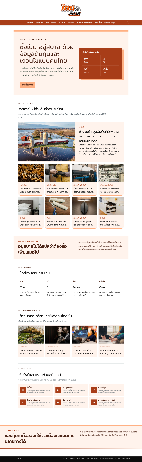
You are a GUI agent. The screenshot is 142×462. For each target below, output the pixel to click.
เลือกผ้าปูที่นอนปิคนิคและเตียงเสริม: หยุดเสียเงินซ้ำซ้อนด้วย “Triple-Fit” (31, 225)
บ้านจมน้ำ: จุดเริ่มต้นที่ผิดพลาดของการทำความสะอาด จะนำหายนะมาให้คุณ (99, 136)
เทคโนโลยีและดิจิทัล (66, 23)
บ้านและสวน (51, 23)
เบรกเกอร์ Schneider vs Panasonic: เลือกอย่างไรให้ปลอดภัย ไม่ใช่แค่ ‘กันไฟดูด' (110, 193)
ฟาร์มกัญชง (102, 387)
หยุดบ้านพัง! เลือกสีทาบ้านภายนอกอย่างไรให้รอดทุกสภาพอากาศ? (56, 225)
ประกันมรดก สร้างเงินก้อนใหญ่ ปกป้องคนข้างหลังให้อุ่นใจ (110, 353)
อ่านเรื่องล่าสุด (27, 85)
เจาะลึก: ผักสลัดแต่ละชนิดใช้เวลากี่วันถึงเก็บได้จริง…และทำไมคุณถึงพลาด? (31, 355)
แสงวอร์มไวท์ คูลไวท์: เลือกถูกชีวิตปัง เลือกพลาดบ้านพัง (82, 225)
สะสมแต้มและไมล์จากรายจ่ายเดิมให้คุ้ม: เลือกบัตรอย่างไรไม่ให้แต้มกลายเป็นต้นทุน (57, 193)
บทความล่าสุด (109, 23)
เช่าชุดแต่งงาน (68, 387)
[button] (127, 23)
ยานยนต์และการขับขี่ (84, 23)
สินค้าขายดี (67, 400)
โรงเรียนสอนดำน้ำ (34, 400)
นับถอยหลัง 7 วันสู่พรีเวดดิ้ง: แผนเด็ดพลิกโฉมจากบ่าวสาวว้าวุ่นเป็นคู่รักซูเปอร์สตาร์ (57, 355)
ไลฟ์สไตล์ (39, 23)
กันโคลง (30, 387)
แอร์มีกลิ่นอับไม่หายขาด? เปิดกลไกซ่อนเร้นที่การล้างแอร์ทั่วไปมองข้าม (30, 192)
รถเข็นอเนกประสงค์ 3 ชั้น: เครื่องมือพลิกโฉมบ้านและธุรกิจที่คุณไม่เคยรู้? (110, 226)
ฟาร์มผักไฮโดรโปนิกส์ (106, 400)
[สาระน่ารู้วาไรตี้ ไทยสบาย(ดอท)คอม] (71, 10)
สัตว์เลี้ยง (98, 23)
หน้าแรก (30, 23)
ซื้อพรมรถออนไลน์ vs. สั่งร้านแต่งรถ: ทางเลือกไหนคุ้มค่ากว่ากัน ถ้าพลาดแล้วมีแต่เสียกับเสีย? (84, 193)
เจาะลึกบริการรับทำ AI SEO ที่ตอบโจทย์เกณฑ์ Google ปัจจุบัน (83, 353)
